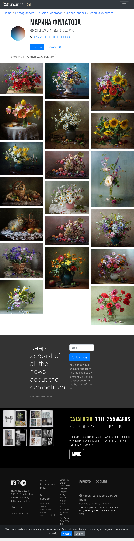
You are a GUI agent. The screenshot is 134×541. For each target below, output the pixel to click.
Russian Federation (50, 13)
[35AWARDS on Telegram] (23, 484)
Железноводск (76, 13)
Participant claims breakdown (45, 506)
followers (43, 30)
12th (28, 5)
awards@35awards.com (41, 396)
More (76, 454)
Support (45, 498)
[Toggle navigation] (124, 4)
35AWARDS (54, 47)
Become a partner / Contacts (95, 503)
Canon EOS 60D (41, 56)
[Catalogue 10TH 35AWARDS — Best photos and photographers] (28, 428)
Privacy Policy (16, 507)
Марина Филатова (101, 13)
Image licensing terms (19, 513)
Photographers (24, 13)
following (67, 30)
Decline (80, 533)
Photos (37, 47)
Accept (67, 533)
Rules (43, 488)
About (44, 480)
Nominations (48, 484)
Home (8, 13)
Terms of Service (111, 510)
